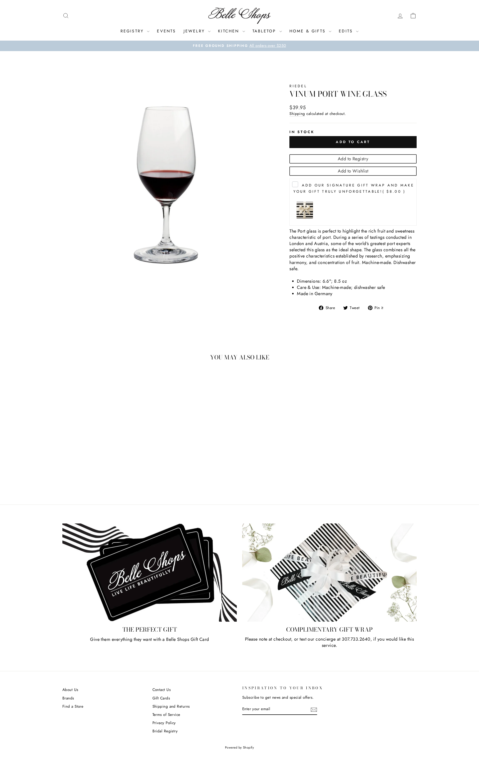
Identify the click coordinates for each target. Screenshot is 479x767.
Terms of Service (166, 714)
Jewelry (195, 31)
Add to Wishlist (353, 171)
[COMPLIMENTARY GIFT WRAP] (329, 572)
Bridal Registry (165, 731)
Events (166, 31)
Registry (133, 31)
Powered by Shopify (239, 747)
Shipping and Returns (171, 706)
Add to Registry (353, 159)
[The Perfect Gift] (149, 572)
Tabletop (265, 31)
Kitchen (229, 31)
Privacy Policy (164, 723)
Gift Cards (161, 698)
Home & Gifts (308, 31)
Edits (347, 31)
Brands (68, 698)
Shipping (297, 113)
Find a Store (72, 706)
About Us (70, 689)
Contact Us (161, 689)
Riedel (298, 86)
